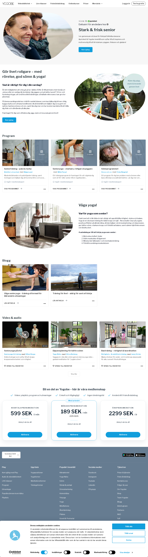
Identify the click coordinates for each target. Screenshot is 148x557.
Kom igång (86, 50)
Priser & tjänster (123, 473)
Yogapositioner (37, 473)
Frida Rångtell (122, 172)
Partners (120, 510)
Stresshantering (66, 489)
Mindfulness (64, 506)
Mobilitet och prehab (11, 172)
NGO (119, 514)
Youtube (91, 481)
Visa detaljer (125, 552)
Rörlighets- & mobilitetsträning (114, 354)
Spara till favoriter (14, 366)
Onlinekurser (74, 4)
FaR (118, 518)
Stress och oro (106, 172)
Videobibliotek (24, 4)
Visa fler (74, 374)
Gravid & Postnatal (67, 518)
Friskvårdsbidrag (57, 4)
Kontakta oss (122, 481)
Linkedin (91, 485)
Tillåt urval (129, 533)
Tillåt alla (128, 526)
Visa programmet (11, 189)
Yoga (62, 502)
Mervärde (96, 4)
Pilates (62, 514)
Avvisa (128, 540)
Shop (119, 493)
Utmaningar (6, 489)
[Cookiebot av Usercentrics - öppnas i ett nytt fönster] (15, 552)
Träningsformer (37, 485)
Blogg (119, 502)
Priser (85, 4)
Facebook (92, 473)
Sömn (62, 481)
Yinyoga (63, 498)
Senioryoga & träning (12, 354)
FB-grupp (92, 489)
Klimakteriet (64, 473)
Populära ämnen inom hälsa (12, 493)
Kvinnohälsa (64, 493)
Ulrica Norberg (71, 354)
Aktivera (25, 435)
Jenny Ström (136, 354)
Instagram (92, 477)
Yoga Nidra (57, 354)
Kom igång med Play (10, 473)
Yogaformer (35, 477)
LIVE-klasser (7, 481)
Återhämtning (65, 510)
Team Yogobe (122, 498)
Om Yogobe (121, 489)
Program (5, 485)
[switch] (67, 552)
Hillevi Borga (30, 354)
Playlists (5, 498)
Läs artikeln (9, 303)
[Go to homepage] (8, 3)
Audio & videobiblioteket (11, 477)
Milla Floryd (62, 172)
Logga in (126, 3)
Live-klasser (41, 4)
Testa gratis (138, 3)
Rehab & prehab (66, 485)
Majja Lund (28, 172)
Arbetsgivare (122, 506)
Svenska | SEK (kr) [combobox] (10, 455)
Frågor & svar (122, 485)
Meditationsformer (38, 481)
